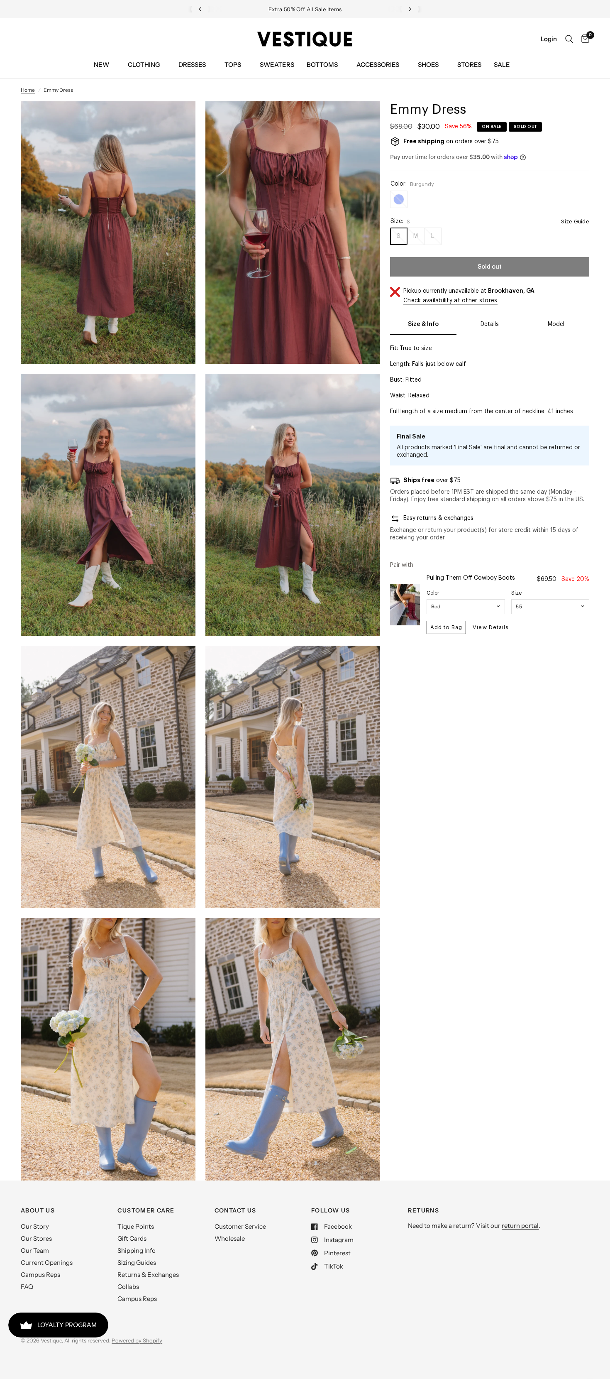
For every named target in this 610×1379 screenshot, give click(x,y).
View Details (490, 627)
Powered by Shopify (137, 1340)
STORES (469, 65)
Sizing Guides (136, 1262)
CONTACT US (235, 1210)
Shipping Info (136, 1250)
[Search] (569, 39)
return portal (520, 1226)
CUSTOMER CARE (145, 1210)
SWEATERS (277, 65)
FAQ (27, 1287)
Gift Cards (131, 1238)
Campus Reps (40, 1275)
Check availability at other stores (450, 301)
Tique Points (135, 1226)
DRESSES (192, 65)
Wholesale (230, 1238)
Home (28, 90)
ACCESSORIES (377, 65)
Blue (398, 199)
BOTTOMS (322, 65)
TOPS (232, 65)
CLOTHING (144, 65)
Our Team (35, 1250)
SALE (502, 65)
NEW (101, 65)
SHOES (428, 65)
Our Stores (36, 1238)
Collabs (128, 1287)
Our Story (35, 1226)
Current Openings (47, 1262)
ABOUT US (38, 1210)
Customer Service (240, 1226)
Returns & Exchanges (148, 1275)
